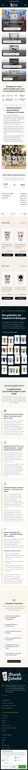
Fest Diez (4, 720)
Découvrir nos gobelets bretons (10, 332)
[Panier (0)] (25, 5)
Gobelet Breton (5, 745)
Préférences (19, 760)
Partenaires (6, 762)
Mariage (4, 730)
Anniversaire (5, 715)
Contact (4, 740)
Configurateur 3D (6, 747)
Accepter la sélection (14, 767)
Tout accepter (22, 766)
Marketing (6, 760)
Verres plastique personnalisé (9, 705)
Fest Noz (4, 723)
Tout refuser (5, 766)
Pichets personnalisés (7, 708)
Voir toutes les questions (14, 661)
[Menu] (3, 5)
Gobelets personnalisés (7, 703)
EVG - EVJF (4, 717)
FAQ (3, 742)
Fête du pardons (6, 725)
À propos (4, 737)
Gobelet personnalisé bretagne (9, 728)
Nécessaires (6, 757)
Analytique (19, 757)
